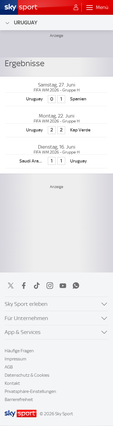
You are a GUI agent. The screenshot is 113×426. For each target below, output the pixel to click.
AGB (9, 367)
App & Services (23, 332)
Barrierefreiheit (19, 399)
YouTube (63, 285)
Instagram (50, 285)
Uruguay (25, 22)
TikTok (37, 285)
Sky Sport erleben (26, 304)
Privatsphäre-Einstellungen (30, 391)
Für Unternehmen (26, 318)
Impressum (15, 359)
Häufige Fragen (19, 350)
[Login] (76, 7)
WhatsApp (76, 285)
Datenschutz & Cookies (27, 375)
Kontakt (12, 383)
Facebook (24, 285)
